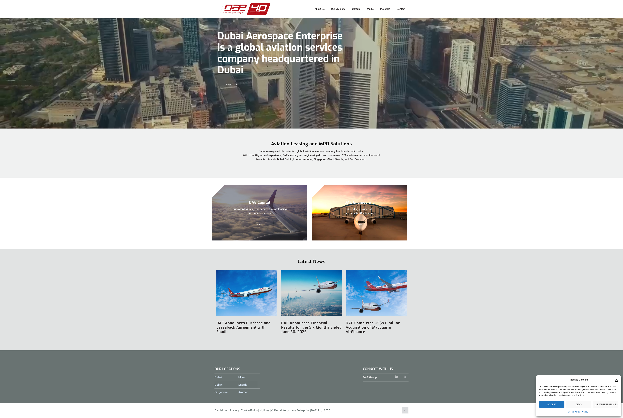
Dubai (218, 377)
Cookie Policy (574, 411)
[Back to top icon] (405, 410)
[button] (616, 379)
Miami (242, 377)
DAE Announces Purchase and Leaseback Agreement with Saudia (243, 327)
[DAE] (245, 9)
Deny (579, 404)
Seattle (242, 385)
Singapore (220, 392)
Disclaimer (221, 410)
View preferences (606, 404)
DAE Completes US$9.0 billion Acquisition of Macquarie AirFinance (373, 327)
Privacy (584, 411)
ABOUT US (231, 84)
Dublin (218, 385)
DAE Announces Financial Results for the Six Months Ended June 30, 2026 (311, 327)
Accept (551, 404)
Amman (243, 392)
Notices (264, 410)
